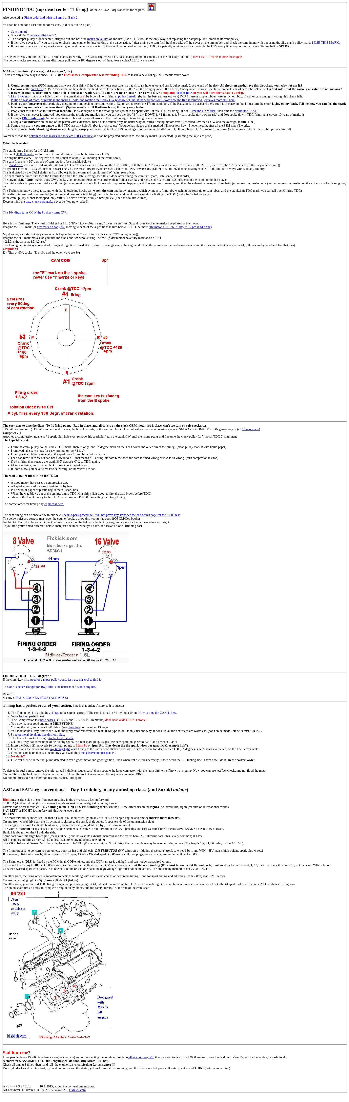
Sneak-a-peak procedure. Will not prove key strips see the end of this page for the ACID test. (121, 515)
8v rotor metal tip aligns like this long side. (38, 734)
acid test (54, 712)
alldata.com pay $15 (141, 1057)
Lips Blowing (19, 96)
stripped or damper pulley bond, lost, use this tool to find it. (63, 679)
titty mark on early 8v (50, 227)
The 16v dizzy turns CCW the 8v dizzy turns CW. (35, 212)
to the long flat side (61, 738)
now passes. (48, 720)
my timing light (60, 749)
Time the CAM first (203, 111)
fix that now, (183, 92)
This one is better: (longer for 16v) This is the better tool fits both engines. (49, 686)
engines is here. (54, 504)
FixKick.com (77, 1090)
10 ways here (250, 429)
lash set (23, 716)
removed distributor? (43, 35)
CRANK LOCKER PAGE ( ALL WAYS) (40, 697)
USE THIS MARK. (327, 42)
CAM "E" (16, 165)
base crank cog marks (40, 201)
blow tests (74, 727)
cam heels (37, 89)
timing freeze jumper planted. (97, 752)
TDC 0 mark (25, 154)
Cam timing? (19, 31)
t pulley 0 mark (126, 96)
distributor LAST (246, 111)
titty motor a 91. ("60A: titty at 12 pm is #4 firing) (180, 227)
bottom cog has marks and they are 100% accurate (61, 136)
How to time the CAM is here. (157, 712)
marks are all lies (97, 39)
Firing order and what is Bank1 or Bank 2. (50, 17)
